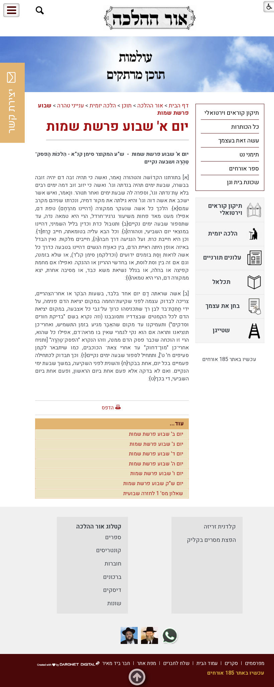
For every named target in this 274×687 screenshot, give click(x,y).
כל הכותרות (245, 126)
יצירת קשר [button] (11, 111)
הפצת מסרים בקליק (211, 540)
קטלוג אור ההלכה (98, 526)
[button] (40, 10)
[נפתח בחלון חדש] (149, 18)
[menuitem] (230, 113)
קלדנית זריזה (220, 526)
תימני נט (249, 154)
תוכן (127, 105)
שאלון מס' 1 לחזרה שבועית (153, 493)
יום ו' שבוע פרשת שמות (156, 473)
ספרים (113, 537)
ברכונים (112, 577)
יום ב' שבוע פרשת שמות (156, 434)
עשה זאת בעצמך (238, 140)
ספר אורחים (244, 168)
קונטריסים (108, 550)
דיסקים (112, 590)
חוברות (113, 563)
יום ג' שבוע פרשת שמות (156, 444)
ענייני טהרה (70, 105)
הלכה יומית (103, 105)
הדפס (108, 407)
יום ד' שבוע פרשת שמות (156, 454)
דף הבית (179, 105)
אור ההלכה (150, 105)
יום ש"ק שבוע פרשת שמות (153, 483)
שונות (114, 603)
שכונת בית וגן (243, 182)
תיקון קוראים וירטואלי (231, 112)
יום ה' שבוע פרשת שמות (156, 464)
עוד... (177, 423)
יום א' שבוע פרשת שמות (117, 126)
